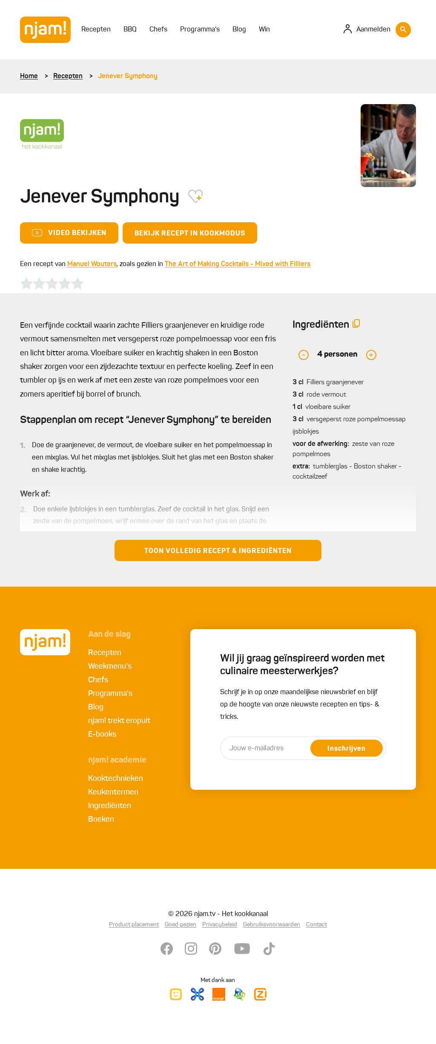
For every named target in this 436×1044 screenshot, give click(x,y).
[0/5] (52, 283)
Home (29, 76)
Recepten (68, 76)
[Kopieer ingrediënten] (356, 325)
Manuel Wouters (92, 264)
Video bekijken (77, 233)
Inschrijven (346, 749)
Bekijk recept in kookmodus (190, 233)
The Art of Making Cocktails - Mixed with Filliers (237, 264)
